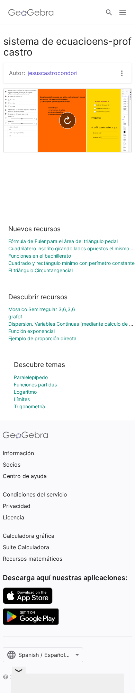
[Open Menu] (122, 12)
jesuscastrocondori (53, 72)
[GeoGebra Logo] (31, 12)
